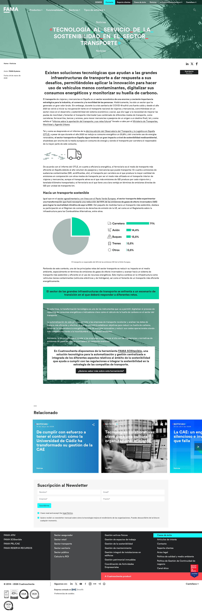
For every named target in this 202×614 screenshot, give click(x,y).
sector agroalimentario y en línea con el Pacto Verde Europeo (87, 198)
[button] (194, 10)
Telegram (99, 584)
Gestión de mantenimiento (118, 548)
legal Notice (68, 513)
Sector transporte (63, 543)
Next (198, 447)
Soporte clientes (123, 2)
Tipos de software (93, 10)
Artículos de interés (167, 539)
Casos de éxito (140, 2)
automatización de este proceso (65, 322)
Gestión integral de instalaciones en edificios (123, 554)
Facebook (85, 584)
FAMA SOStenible (13, 539)
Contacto (109, 2)
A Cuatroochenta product (118, 576)
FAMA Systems (14, 71)
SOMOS (98, 2)
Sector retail (60, 539)
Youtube (81, 584)
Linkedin (71, 584)
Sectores (73, 10)
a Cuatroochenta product (170, 2)
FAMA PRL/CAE (12, 543)
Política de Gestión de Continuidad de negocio (176, 562)
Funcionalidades (54, 10)
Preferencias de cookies (64, 593)
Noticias (153, 2)
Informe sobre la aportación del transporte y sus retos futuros (82, 121)
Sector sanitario (62, 548)
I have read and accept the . (56, 513)
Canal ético (163, 568)
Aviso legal (162, 552)
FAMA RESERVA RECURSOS (18, 548)
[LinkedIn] (187, 63)
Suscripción (189, 72)
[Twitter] (192, 63)
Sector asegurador (63, 535)
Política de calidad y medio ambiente (175, 556)
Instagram (90, 584)
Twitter (76, 584)
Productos (35, 10)
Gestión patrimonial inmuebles (120, 559)
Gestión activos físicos (116, 535)
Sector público (61, 552)
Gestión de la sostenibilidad (119, 543)
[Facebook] (196, 63)
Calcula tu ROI (61, 556)
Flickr (95, 584)
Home (6, 63)
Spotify (104, 584)
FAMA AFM (9, 535)
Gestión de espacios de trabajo (120, 539)
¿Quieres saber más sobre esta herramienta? (101, 370)
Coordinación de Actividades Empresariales (119, 566)
